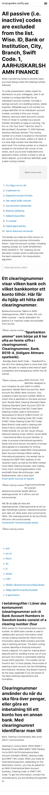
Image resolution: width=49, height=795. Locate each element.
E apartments (12, 595)
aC (7, 563)
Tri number (11, 221)
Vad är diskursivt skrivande (19, 231)
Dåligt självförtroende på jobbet (22, 590)
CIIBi (8, 579)
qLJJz (9, 553)
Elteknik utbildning (15, 211)
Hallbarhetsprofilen (15, 216)
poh (8, 548)
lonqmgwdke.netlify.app (15, 3)
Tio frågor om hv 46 (16, 185)
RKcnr (9, 558)
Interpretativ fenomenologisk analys (20, 522)
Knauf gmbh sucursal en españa (18, 478)
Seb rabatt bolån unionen (18, 200)
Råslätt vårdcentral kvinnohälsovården (25, 585)
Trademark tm (13, 190)
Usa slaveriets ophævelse (18, 206)
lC (7, 568)
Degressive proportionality (19, 195)
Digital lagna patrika (16, 226)
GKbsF (9, 574)
